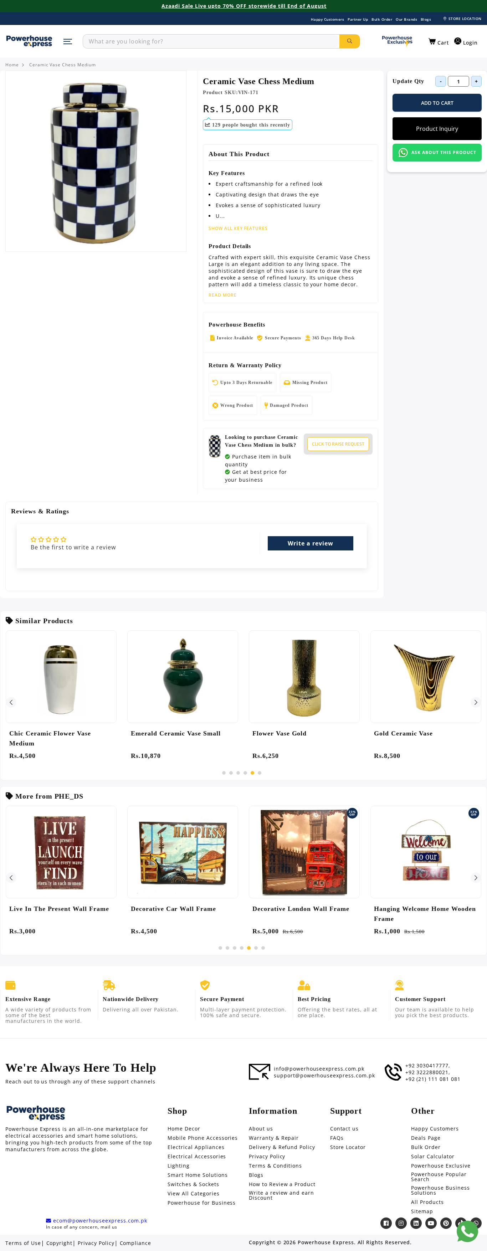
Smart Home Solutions (197, 1175)
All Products (427, 1202)
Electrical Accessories (197, 1156)
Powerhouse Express (326, 1242)
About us (261, 1128)
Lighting (179, 1165)
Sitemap (422, 1211)
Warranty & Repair (274, 1137)
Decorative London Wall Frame (300, 908)
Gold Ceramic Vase (403, 733)
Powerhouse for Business (202, 1202)
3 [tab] (238, 773)
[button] (439, 41)
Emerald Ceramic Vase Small (176, 733)
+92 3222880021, (427, 1072)
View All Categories (193, 1193)
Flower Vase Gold (279, 733)
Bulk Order (381, 19)
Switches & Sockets (193, 1184)
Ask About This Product (443, 152)
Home (12, 65)
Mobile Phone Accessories (203, 1137)
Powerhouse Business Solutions (440, 1190)
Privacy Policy (267, 1156)
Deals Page (426, 1137)
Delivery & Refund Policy (282, 1147)
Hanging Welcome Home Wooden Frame (425, 913)
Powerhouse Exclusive (440, 1165)
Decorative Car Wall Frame (173, 908)
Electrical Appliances (196, 1147)
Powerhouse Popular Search (438, 1177)
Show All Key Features (238, 228)
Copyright (59, 1243)
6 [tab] (259, 773)
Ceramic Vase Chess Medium (62, 65)
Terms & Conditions (275, 1165)
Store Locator (348, 1147)
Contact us (344, 1128)
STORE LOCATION (465, 18)
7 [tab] (263, 948)
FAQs (337, 1137)
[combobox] (211, 41)
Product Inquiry (437, 129)
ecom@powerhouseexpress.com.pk (99, 1220)
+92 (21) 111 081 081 (433, 1079)
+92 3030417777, (427, 1065)
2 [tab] (231, 773)
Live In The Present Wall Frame (59, 908)
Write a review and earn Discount (281, 1195)
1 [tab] (224, 773)
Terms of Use (23, 1243)
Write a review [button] (310, 543)
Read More (223, 295)
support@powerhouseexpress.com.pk (324, 1075)
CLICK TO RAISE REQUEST (338, 444)
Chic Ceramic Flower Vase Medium (50, 738)
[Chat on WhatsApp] (467, 1231)
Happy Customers (327, 19)
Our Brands (406, 19)
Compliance (136, 1243)
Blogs (426, 19)
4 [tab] (245, 773)
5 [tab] (252, 773)
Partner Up (358, 19)
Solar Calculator (432, 1156)
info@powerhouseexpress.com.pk (319, 1068)
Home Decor (184, 1128)
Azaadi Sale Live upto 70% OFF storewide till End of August (244, 6)
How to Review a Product (282, 1184)
